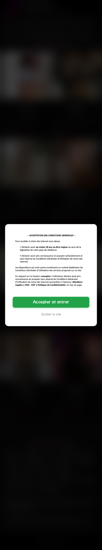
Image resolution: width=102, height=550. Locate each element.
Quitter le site (51, 314)
